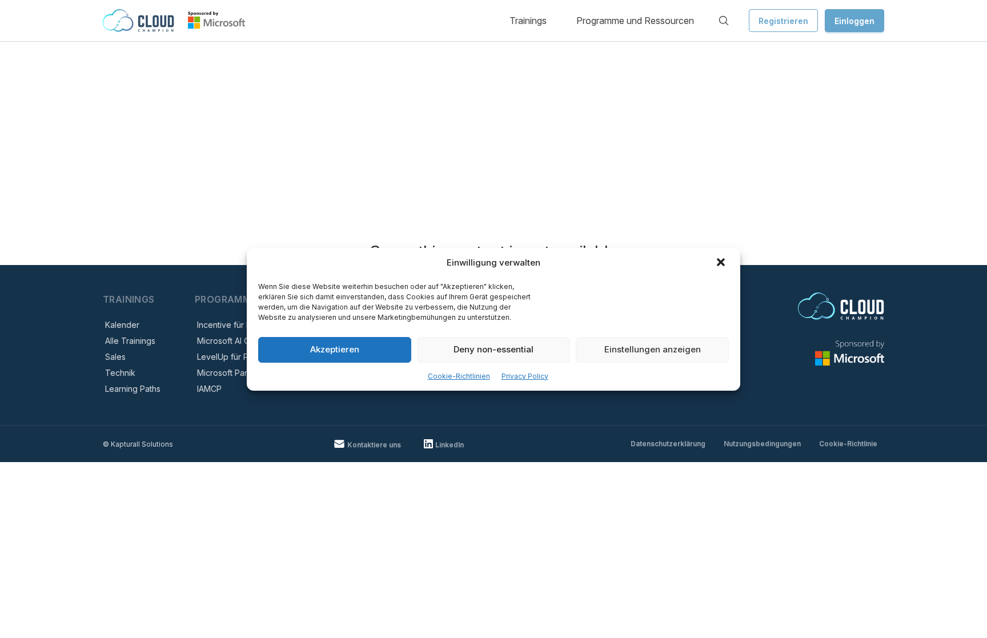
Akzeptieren (334, 349)
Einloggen (854, 21)
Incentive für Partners (237, 325)
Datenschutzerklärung (668, 443)
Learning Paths (133, 389)
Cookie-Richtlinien (459, 376)
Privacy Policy (524, 376)
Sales (115, 357)
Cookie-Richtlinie (848, 443)
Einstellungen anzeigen (652, 349)
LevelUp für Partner (234, 357)
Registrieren (783, 21)
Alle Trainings (130, 341)
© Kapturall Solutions (138, 444)
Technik (120, 373)
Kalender (122, 325)
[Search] (723, 20)
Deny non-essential (493, 349)
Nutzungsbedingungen (762, 443)
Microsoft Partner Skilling (244, 373)
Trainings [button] (528, 20)
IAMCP (209, 389)
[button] (722, 263)
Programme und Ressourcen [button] (635, 20)
